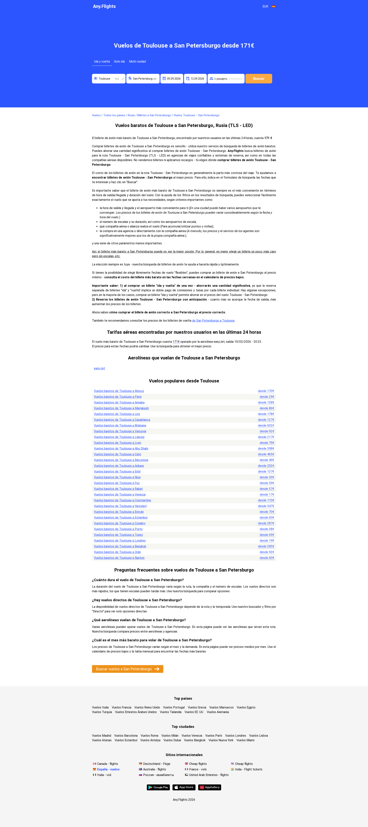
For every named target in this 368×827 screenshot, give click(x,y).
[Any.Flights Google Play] (158, 789)
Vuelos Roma (149, 735)
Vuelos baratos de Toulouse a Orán (117, 552)
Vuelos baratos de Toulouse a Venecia (119, 494)
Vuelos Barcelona (126, 735)
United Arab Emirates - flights (209, 775)
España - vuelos (108, 769)
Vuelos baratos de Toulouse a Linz (117, 414)
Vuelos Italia (100, 707)
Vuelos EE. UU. (194, 712)
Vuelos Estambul (126, 740)
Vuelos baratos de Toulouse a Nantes (119, 558)
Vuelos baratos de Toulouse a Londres (120, 540)
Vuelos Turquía (102, 712)
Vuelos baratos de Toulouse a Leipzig (119, 437)
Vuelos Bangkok (194, 740)
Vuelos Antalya (150, 740)
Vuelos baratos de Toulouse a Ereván (119, 512)
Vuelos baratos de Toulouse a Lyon (117, 443)
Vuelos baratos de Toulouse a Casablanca (122, 420)
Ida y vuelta (102, 61)
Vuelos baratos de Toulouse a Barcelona (121, 460)
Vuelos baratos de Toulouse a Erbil (117, 471)
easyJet (99, 368)
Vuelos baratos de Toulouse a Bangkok (120, 546)
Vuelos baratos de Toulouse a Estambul (120, 517)
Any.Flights (104, 6)
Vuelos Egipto (246, 707)
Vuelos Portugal (174, 707)
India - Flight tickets (248, 769)
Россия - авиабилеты (158, 775)
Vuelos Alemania (218, 712)
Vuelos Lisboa (258, 735)
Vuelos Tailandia (171, 712)
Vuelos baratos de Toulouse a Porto (118, 529)
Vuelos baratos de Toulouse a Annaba (119, 402)
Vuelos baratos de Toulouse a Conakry (119, 523)
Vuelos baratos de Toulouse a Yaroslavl (120, 506)
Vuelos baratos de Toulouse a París (118, 397)
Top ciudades (183, 726)
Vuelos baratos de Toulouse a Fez (117, 483)
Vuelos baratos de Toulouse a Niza (117, 477)
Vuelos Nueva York (221, 740)
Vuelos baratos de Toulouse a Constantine (122, 500)
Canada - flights (107, 764)
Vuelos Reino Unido (147, 707)
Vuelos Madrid (101, 735)
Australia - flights (154, 769)
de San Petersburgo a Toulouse (213, 320)
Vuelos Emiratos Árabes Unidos (136, 712)
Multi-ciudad (137, 61)
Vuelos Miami (245, 740)
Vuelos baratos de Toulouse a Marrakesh (121, 408)
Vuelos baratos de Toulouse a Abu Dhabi (121, 448)
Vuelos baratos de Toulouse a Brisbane (120, 425)
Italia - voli (104, 775)
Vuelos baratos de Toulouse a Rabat (118, 489)
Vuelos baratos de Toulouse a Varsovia (120, 431)
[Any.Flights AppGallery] (209, 789)
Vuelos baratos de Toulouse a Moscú (119, 391)
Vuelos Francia (121, 707)
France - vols (198, 769)
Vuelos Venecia (192, 735)
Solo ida (119, 61)
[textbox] (109, 78)
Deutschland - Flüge (156, 764)
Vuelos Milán (169, 735)
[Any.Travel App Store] (184, 789)
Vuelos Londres (235, 735)
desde (266, 391)
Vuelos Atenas (102, 740)
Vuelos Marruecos (221, 707)
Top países (183, 698)
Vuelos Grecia (197, 707)
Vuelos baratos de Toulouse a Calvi (117, 454)
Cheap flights (198, 764)
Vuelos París (213, 735)
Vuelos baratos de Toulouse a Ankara (119, 466)
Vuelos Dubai (172, 740)
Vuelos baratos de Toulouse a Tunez (118, 535)
